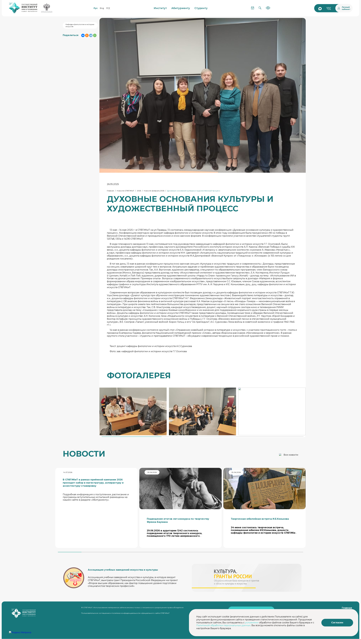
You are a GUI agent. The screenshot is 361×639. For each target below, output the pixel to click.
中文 (108, 8)
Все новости (291, 454)
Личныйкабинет (346, 8)
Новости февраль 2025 (154, 191)
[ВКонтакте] (83, 35)
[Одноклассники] (87, 35)
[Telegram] (91, 35)
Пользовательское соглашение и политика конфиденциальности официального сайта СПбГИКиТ (125, 613)
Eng (102, 8)
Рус (96, 8)
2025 (139, 191)
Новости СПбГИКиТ (125, 191)
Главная (110, 191)
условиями (251, 622)
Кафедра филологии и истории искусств (80, 25)
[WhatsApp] (94, 35)
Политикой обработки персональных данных (223, 625)
